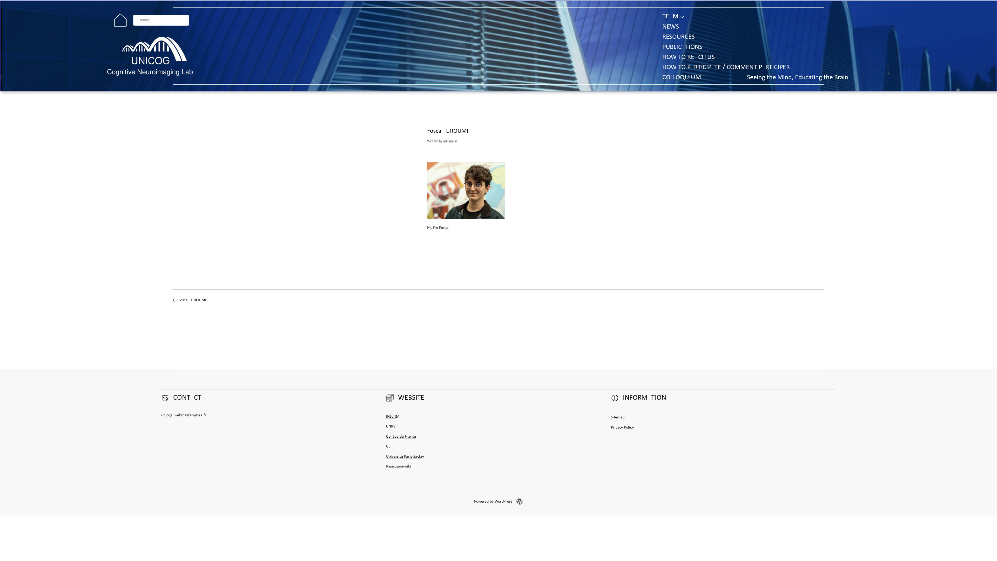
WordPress (503, 501)
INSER (391, 417)
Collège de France (401, 437)
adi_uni (448, 141)
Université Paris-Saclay (405, 457)
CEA (389, 446)
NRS (391, 426)
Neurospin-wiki (398, 466)
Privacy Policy (622, 427)
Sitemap (617, 417)
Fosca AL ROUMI (192, 300)
